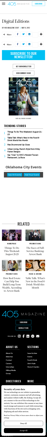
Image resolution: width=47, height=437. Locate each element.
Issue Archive (32, 353)
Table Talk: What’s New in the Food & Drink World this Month (23, 139)
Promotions (35, 243)
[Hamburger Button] (3, 3)
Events (29, 357)
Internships (10, 367)
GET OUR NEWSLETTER (23, 66)
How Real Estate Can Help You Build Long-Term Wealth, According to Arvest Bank (12, 284)
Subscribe (38, 3)
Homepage (11, 243)
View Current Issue (23, 73)
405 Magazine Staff (11, 27)
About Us (9, 353)
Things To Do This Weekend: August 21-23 (24, 133)
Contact (9, 360)
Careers (9, 363)
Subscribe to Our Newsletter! (23, 55)
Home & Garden (33, 367)
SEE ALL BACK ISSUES (23, 118)
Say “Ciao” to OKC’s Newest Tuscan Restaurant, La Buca (22, 156)
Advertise (9, 357)
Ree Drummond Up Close (18, 145)
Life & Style (31, 363)
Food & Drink (35, 274)
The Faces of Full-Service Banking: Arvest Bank (35, 251)
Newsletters (23, 328)
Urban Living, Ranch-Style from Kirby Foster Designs (23, 150)
